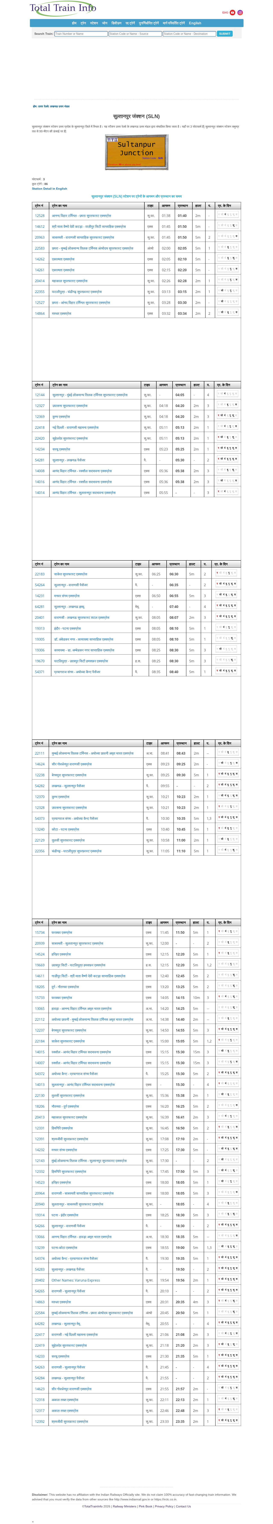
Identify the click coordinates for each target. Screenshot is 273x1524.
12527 (40, 302)
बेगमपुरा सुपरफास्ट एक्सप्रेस (69, 775)
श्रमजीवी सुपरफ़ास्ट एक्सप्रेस (70, 1139)
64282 (40, 1323)
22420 (40, 438)
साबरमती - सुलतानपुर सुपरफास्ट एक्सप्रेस (77, 943)
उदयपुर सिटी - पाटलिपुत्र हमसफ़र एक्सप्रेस (78, 965)
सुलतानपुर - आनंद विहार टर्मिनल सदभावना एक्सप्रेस (83, 1084)
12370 (40, 796)
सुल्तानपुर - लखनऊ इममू (69, 606)
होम (74, 22)
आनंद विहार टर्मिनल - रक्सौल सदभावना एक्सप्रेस (82, 471)
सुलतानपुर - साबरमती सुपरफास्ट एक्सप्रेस (77, 1204)
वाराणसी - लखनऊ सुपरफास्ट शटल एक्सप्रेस (81, 617)
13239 (40, 1247)
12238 (40, 775)
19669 (40, 965)
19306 (40, 650)
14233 (40, 1356)
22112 (40, 1019)
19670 (40, 661)
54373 (40, 818)
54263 (40, 1367)
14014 (40, 492)
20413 (40, 1117)
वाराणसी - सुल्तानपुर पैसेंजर (68, 1291)
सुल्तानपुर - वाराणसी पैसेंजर (71, 585)
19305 (40, 639)
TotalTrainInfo (93, 1506)
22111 (40, 753)
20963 (40, 237)
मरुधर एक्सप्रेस (61, 313)
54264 (40, 585)
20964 (40, 1193)
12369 (40, 416)
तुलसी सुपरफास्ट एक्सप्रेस (68, 840)
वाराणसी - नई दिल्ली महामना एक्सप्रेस (75, 1334)
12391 (40, 1139)
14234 (40, 449)
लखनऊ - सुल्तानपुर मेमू (66, 1323)
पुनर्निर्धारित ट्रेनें (149, 22)
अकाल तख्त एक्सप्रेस (65, 1399)
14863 (40, 1302)
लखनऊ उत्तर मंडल (60, 106)
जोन (104, 22)
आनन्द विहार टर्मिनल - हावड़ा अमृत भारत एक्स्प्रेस (82, 1236)
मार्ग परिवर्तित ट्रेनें (174, 22)
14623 (40, 1389)
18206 (40, 1106)
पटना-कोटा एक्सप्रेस (64, 1247)
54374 (40, 1258)
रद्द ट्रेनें (130, 22)
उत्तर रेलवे (43, 106)
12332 (40, 1171)
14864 (40, 313)
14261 (40, 270)
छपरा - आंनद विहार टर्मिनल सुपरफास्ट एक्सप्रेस (81, 302)
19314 (40, 1215)
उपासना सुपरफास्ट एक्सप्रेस (69, 405)
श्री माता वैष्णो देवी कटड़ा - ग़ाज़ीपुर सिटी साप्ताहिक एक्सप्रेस (89, 226)
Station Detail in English (49, 188)
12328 (40, 807)
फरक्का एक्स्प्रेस (62, 932)
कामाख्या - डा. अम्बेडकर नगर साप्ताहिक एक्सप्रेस (84, 650)
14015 (40, 1052)
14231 (40, 595)
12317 (40, 1410)
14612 (40, 226)
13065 (40, 1008)
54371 (40, 672)
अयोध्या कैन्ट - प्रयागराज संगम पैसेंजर (75, 1073)
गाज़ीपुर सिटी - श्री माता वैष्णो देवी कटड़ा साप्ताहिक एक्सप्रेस (88, 976)
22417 (40, 1334)
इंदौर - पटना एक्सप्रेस (67, 628)
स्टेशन (94, 22)
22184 (40, 1041)
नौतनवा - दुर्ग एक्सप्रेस (65, 1106)
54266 (40, 1226)
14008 (40, 471)
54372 (40, 1073)
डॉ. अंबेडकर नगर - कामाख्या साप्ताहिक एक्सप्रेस (83, 639)
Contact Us (183, 1506)
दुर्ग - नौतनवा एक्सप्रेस (65, 986)
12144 (40, 395)
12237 (40, 1030)
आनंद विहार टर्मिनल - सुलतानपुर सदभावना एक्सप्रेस (84, 492)
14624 (40, 764)
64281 (40, 606)
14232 (40, 1149)
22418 (40, 427)
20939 (40, 943)
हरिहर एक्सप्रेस (61, 954)
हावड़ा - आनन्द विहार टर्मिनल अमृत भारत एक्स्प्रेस (82, 1008)
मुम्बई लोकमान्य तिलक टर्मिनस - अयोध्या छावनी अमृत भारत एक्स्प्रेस (93, 753)
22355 (40, 291)
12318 (40, 1399)
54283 (40, 1269)
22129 (40, 840)
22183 (40, 574)
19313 (40, 628)
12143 (40, 1160)
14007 (40, 1063)
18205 (40, 986)
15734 (40, 932)
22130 (40, 1095)
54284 (40, 1378)
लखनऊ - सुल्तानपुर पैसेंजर (68, 786)
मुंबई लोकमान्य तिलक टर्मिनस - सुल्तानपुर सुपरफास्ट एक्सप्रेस (89, 1160)
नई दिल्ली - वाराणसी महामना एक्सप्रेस (75, 427)
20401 (40, 617)
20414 (40, 281)
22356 (40, 851)
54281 (40, 460)
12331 (40, 1128)
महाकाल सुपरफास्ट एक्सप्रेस (69, 281)
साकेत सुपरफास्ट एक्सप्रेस (70, 574)
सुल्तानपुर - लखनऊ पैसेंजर (68, 460)
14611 (40, 976)
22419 (40, 1345)
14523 (40, 1182)
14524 (40, 954)
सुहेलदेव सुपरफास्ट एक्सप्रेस (70, 438)
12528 (40, 215)
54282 (40, 786)
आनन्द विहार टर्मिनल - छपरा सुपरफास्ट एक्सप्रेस (81, 215)
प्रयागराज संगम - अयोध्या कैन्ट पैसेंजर (77, 672)
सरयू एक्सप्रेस (61, 449)
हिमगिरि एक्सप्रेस (62, 1128)
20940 (40, 1204)
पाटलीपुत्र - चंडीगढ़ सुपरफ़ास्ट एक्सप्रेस (77, 291)
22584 (40, 1312)
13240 (40, 829)
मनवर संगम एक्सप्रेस (67, 595)
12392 (40, 1421)
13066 (40, 1236)
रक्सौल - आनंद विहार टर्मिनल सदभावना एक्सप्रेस (81, 1052)
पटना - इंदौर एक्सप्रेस (65, 1215)
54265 (40, 1291)
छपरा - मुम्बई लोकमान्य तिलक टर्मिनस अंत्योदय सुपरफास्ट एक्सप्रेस (92, 248)
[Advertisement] (136, 69)
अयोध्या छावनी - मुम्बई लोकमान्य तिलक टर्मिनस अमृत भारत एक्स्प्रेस (92, 1019)
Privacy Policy (164, 1506)
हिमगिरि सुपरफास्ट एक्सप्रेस (69, 1171)
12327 (40, 405)
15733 (40, 997)
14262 (40, 259)
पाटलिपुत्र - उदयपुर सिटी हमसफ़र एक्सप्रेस (81, 661)
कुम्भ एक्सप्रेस (61, 416)
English (195, 22)
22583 (40, 248)
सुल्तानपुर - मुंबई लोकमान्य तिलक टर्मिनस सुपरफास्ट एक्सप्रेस (90, 395)
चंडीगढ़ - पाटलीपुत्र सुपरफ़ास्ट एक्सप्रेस (77, 851)
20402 (40, 1280)
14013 (40, 1084)
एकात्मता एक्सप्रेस (63, 259)
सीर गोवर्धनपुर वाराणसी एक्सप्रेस (72, 764)
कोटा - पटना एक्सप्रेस (65, 829)
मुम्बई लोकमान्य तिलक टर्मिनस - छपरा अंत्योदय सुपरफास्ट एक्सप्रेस (92, 1312)
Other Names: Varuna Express (76, 1280)
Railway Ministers (124, 1506)
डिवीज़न (116, 22)
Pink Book (145, 1506)
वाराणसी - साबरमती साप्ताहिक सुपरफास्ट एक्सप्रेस (83, 1193)
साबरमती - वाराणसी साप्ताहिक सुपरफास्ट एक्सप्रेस (83, 237)
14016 (40, 481)
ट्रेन (83, 22)
